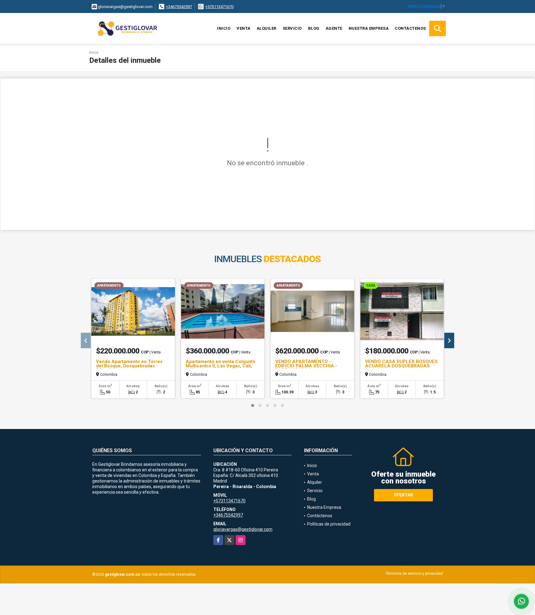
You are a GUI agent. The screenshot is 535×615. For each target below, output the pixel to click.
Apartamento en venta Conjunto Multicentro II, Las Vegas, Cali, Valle (220, 366)
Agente (334, 28)
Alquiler (266, 28)
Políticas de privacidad (328, 524)
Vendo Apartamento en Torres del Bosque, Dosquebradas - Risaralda (129, 366)
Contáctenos (410, 28)
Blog (314, 28)
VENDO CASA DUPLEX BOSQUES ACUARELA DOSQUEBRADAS (401, 364)
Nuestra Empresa (369, 28)
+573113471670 (219, 6)
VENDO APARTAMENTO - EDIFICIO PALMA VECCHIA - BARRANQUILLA (306, 366)
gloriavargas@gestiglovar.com (242, 529)
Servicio (292, 28)
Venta (243, 28)
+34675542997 (179, 6)
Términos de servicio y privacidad (414, 573)
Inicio (223, 28)
